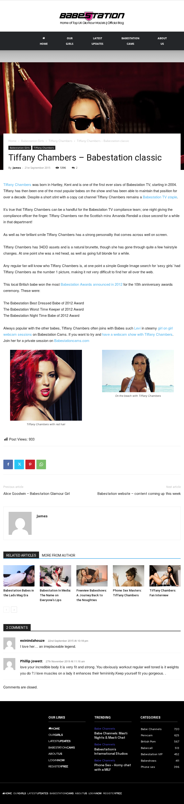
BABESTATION (130, 40)
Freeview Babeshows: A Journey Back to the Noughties (91, 595)
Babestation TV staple (160, 196)
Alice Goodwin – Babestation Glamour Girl (36, 493)
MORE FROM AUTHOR (58, 555)
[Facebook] (8, 464)
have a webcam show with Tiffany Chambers (137, 334)
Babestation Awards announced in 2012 (91, 284)
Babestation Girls (32, 141)
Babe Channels (104, 728)
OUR (69, 40)
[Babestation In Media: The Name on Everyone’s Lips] (55, 576)
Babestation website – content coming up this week (139, 493)
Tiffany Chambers (60, 141)
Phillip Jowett (31, 661)
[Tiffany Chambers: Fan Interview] (165, 576)
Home (12, 141)
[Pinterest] (30, 464)
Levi (137, 327)
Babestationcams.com (71, 340)
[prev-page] (6, 610)
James (17, 167)
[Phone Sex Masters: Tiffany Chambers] (128, 576)
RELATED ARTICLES (21, 555)
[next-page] (14, 610)
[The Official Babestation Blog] (92, 16)
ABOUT (162, 40)
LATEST (97, 40)
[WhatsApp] (41, 464)
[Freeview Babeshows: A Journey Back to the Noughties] (92, 576)
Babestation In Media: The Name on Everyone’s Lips (55, 595)
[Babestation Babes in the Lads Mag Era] (18, 576)
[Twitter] (19, 464)
